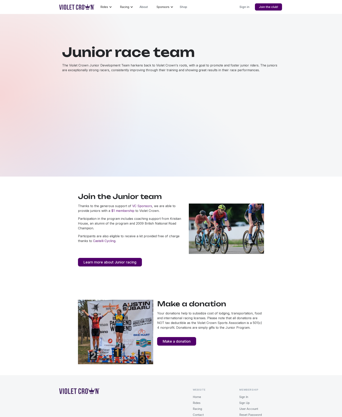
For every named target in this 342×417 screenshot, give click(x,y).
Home (197, 397)
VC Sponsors (142, 206)
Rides (196, 403)
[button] (106, 6)
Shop (183, 7)
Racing (197, 409)
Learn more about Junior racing (110, 262)
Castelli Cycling (104, 241)
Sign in (244, 7)
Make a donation (177, 341)
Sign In (243, 397)
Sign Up (244, 403)
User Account (248, 409)
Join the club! (268, 7)
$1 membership (122, 211)
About (144, 7)
